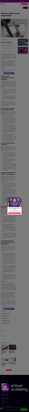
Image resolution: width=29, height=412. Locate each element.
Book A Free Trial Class (14, 213)
